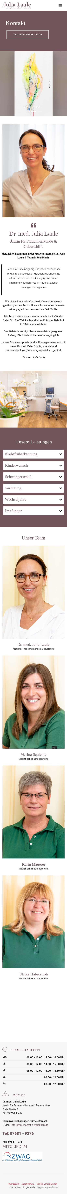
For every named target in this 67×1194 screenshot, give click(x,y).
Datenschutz (27, 1183)
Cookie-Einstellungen (46, 1183)
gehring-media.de (49, 1187)
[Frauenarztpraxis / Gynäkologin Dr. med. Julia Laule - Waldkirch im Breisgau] (16, 5)
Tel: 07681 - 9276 (18, 1133)
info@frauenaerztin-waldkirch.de (29, 1125)
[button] (27, 111)
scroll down (33, 107)
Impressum (13, 1183)
